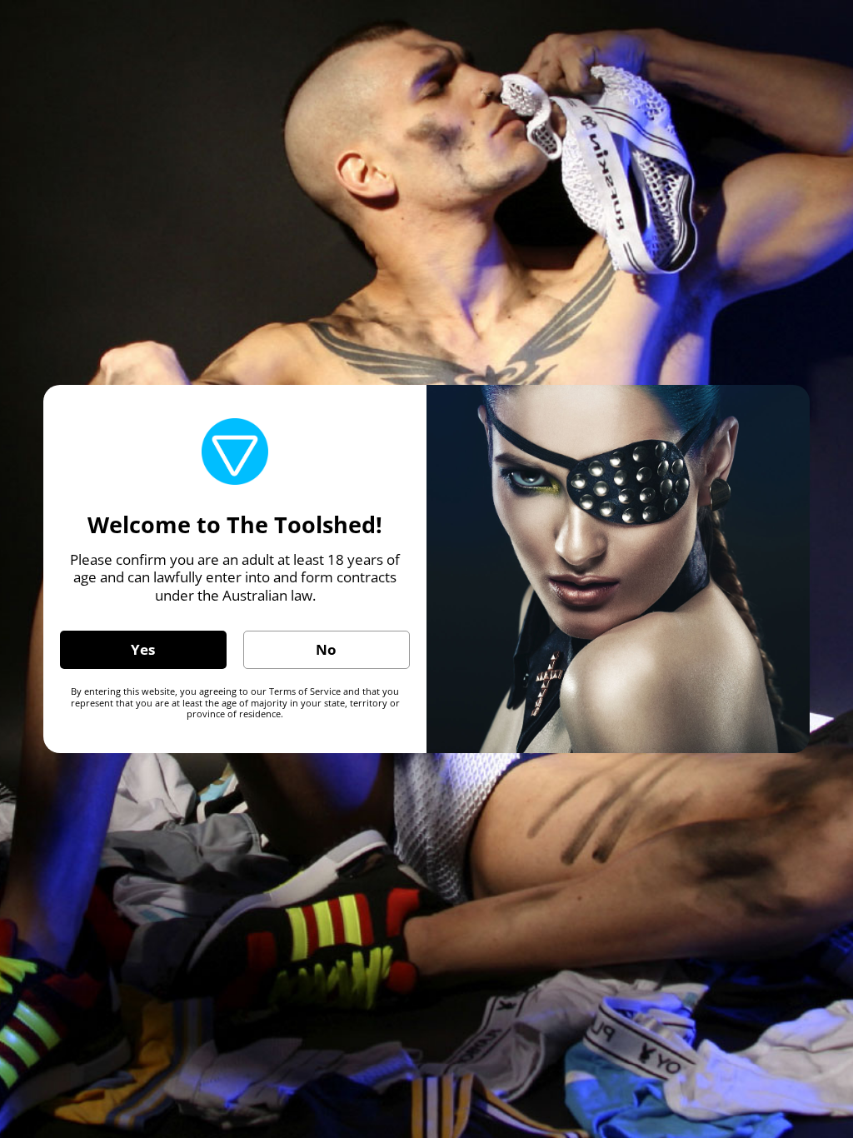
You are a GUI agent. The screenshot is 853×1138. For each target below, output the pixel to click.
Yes (143, 649)
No (326, 649)
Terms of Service (305, 691)
